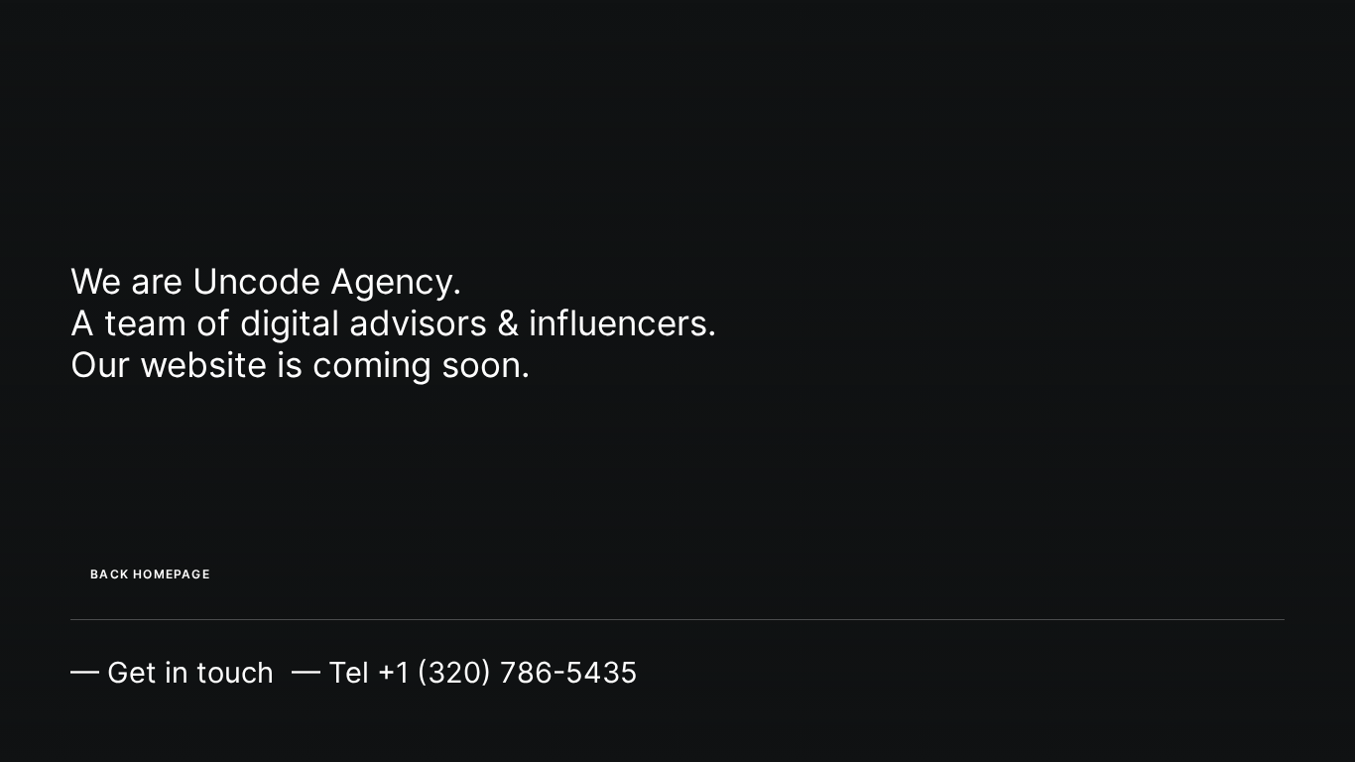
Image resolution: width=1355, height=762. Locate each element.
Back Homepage (150, 574)
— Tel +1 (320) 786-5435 (465, 672)
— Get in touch (172, 672)
